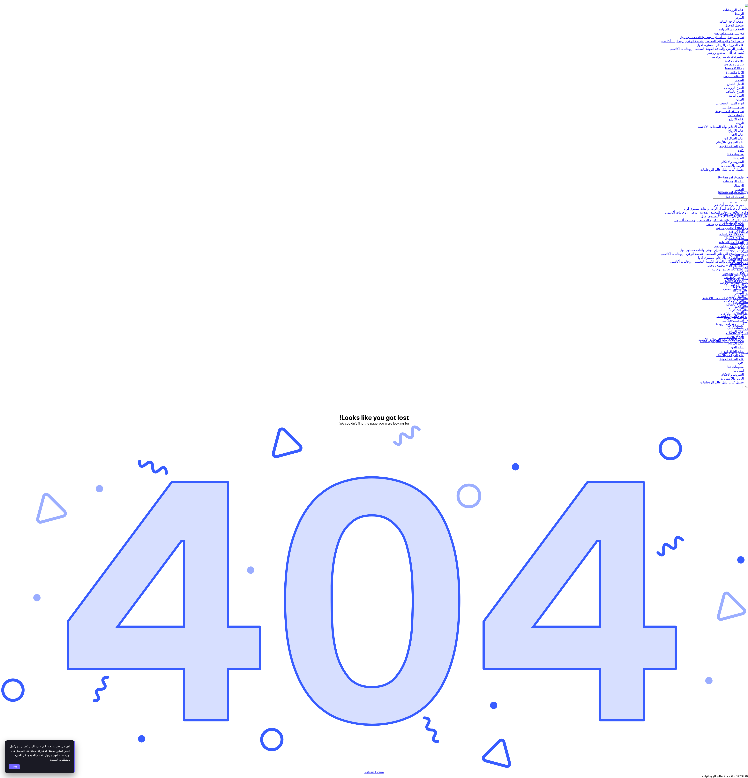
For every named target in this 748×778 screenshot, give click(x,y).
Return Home (374, 772)
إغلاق (14, 766)
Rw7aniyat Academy (733, 177)
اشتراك (723, 353)
